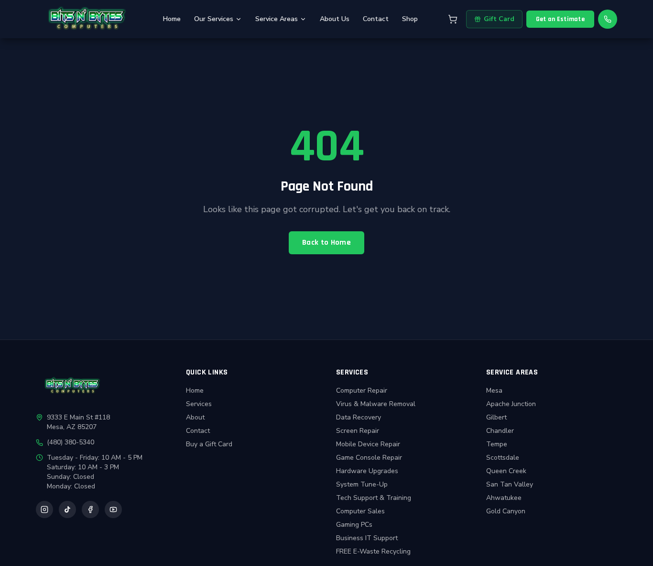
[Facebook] (90, 509)
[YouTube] (113, 509)
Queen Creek (506, 470)
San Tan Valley (509, 484)
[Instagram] (44, 509)
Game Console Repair (369, 457)
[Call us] (607, 19)
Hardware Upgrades (367, 470)
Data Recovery (358, 417)
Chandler (500, 430)
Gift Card (499, 18)
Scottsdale (502, 457)
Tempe (496, 444)
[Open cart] (452, 19)
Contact (376, 18)
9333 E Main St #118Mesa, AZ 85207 (78, 422)
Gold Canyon (505, 511)
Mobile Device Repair (368, 444)
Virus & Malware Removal (375, 403)
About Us (334, 18)
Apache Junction (511, 403)
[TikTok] (67, 509)
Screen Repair (357, 430)
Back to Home (326, 243)
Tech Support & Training (373, 497)
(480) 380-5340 (70, 442)
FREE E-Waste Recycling (373, 551)
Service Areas (276, 18)
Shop (410, 18)
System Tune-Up (362, 484)
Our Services (213, 18)
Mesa (494, 390)
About (195, 417)
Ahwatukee (504, 497)
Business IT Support (367, 538)
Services (199, 403)
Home (172, 18)
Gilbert (496, 417)
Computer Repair (361, 390)
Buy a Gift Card (209, 444)
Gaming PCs (354, 524)
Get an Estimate (560, 19)
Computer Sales (360, 511)
